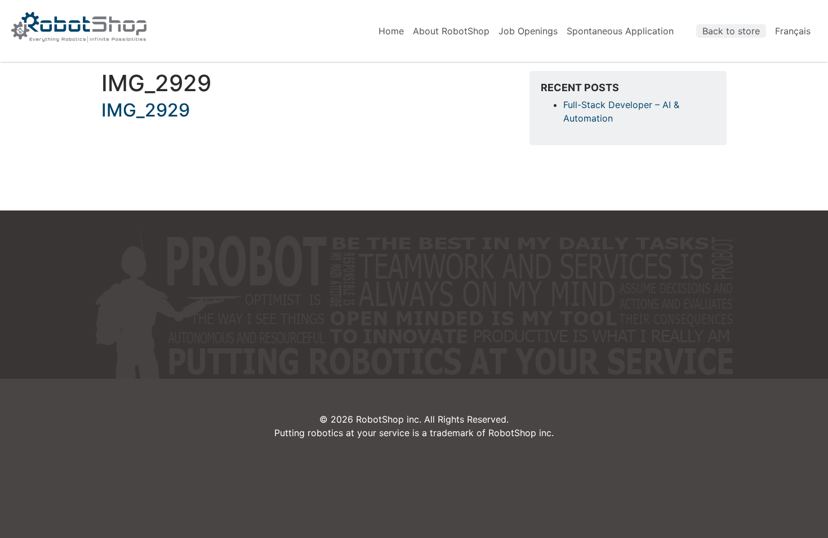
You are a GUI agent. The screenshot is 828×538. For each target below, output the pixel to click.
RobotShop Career (78, 27)
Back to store (731, 31)
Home (391, 31)
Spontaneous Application (620, 31)
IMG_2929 (145, 110)
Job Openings (528, 31)
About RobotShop (451, 31)
